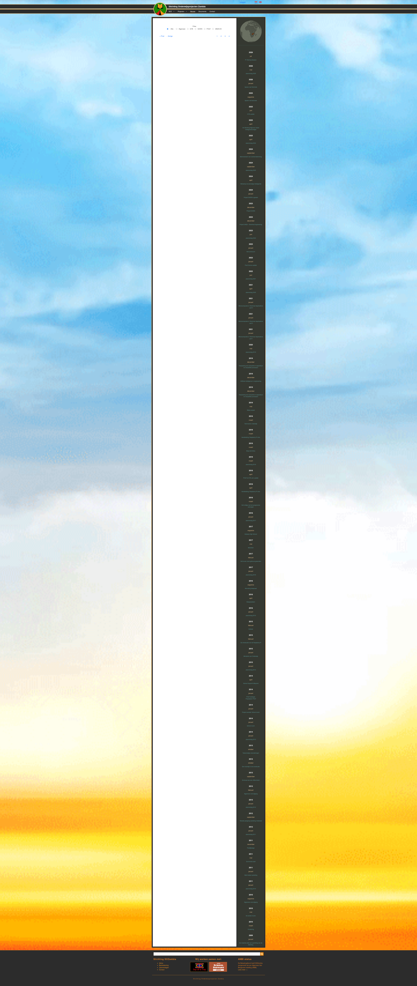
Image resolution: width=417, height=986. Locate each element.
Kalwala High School (251, 534)
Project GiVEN (251, 211)
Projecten (181, 11)
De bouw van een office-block (251, 780)
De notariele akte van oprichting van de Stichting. (250, 944)
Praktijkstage (251, 848)
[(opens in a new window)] (199, 966)
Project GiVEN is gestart (251, 197)
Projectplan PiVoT (251, 699)
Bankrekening (164, 965)
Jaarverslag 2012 (251, 807)
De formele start (251, 861)
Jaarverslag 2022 (251, 238)
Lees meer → (242, 970)
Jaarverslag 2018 (251, 464)
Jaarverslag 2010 (251, 889)
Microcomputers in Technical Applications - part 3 (251, 307)
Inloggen (243, 2)
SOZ (170, 11)
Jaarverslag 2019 (251, 352)
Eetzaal (251, 629)
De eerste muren (251, 916)
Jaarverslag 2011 (251, 834)
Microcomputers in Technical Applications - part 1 (251, 337)
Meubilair (251, 548)
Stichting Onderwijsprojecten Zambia (187, 6)
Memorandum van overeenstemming (251, 157)
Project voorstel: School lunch (251, 712)
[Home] (161, 9)
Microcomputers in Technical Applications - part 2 (251, 322)
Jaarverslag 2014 (251, 670)
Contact (212, 11)
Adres (161, 963)
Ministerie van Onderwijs (251, 656)
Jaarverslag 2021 (251, 279)
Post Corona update (251, 265)
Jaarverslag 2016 (251, 575)
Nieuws (192, 11)
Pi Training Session (250, 60)
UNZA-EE (218, 29)
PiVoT (209, 29)
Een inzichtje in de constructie (251, 766)
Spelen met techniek (251, 100)
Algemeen (182, 29)
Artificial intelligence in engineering (250, 381)
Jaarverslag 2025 (251, 73)
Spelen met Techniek (251, 87)
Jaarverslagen (164, 967)
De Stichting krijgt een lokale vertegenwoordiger (250, 128)
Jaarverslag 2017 (251, 520)
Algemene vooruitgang (251, 794)
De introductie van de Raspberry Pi (251, 642)
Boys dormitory (250, 451)
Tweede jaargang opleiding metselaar (251, 821)
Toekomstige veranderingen (251, 753)
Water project (251, 410)
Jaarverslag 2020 (251, 292)
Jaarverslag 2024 (251, 143)
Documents (202, 11)
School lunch (251, 726)
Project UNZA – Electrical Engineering (251, 224)
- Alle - (172, 29)
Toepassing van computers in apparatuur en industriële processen (251, 366)
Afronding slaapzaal (251, 588)
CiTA (191, 29)
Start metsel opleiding (250, 875)
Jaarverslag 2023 (251, 170)
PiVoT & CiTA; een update (250, 478)
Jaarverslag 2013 (251, 739)
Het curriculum (251, 251)
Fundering (251, 929)
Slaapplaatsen (251, 602)
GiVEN (200, 29)
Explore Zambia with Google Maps (251, 33)
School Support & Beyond (250, 683)
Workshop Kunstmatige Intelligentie (250, 184)
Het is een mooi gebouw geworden (251, 561)
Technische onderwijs (250, 424)
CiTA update (250, 114)
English (260, 2)
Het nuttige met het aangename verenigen (251, 506)
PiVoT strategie (250, 697)
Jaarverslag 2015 (251, 615)
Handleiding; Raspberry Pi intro (251, 437)
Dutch (256, 2)
